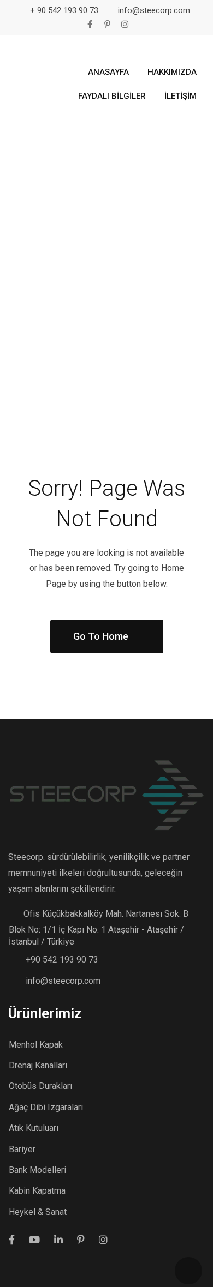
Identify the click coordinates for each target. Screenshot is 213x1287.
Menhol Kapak (36, 1044)
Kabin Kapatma (37, 1191)
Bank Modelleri (37, 1170)
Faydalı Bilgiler (112, 96)
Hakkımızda (172, 72)
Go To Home (100, 636)
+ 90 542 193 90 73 (64, 10)
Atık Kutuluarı (33, 1128)
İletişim (180, 96)
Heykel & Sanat (38, 1212)
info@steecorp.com (154, 10)
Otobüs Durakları (40, 1086)
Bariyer (22, 1149)
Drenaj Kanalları (38, 1065)
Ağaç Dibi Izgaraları (46, 1107)
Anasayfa (108, 72)
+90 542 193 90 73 (62, 959)
